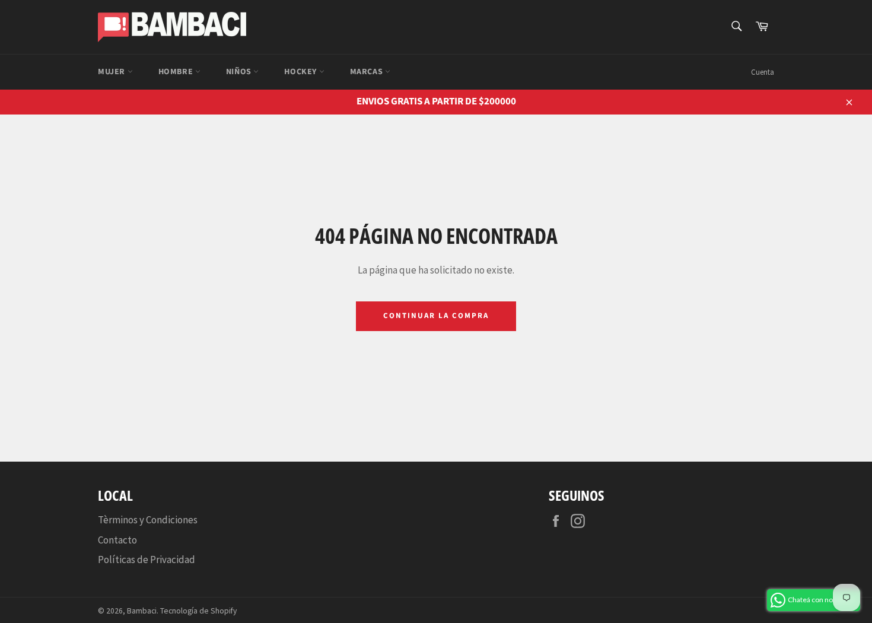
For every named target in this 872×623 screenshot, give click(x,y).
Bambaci (142, 611)
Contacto (117, 539)
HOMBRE (176, 72)
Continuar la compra (435, 315)
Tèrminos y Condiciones (148, 519)
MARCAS (367, 72)
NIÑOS (240, 72)
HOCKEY (301, 72)
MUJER (113, 72)
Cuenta (762, 72)
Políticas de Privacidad (146, 559)
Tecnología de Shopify (198, 611)
